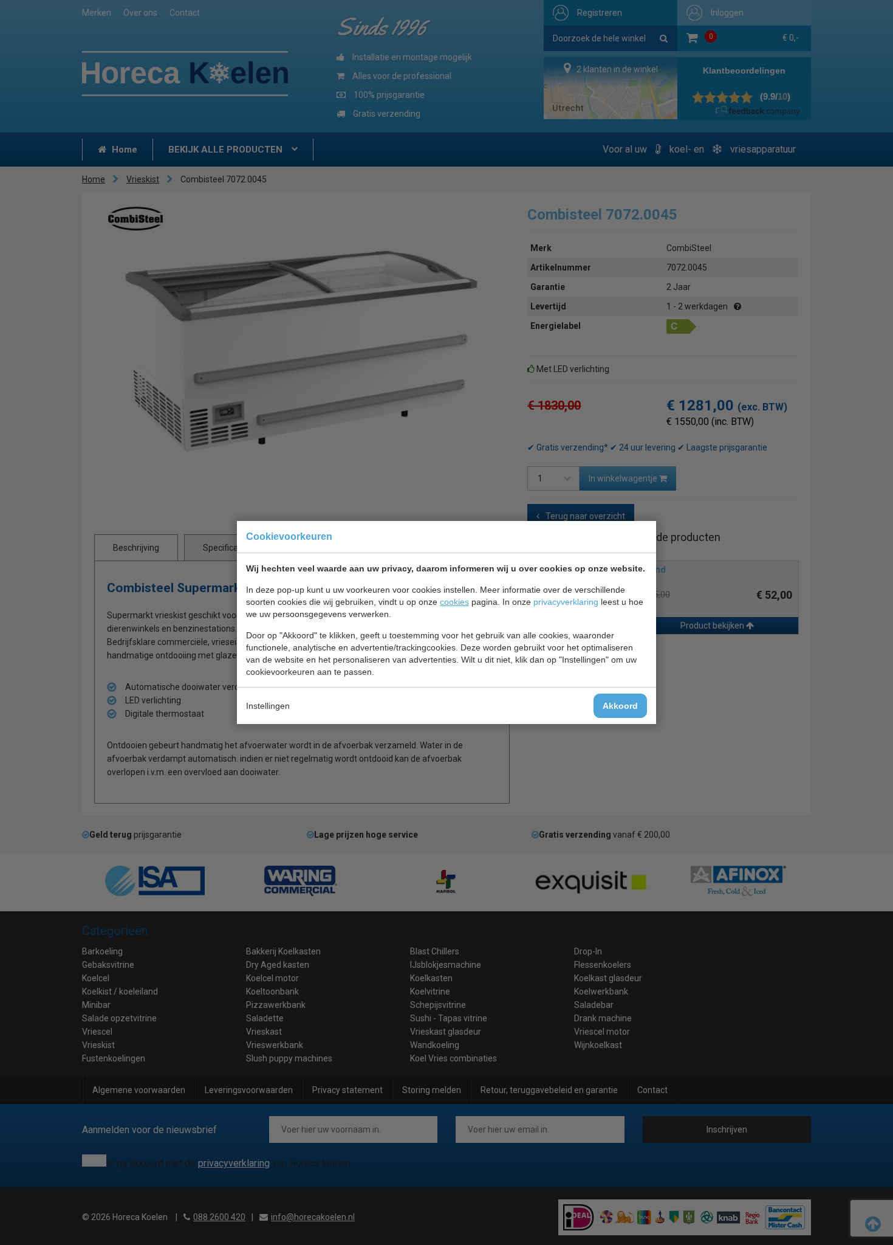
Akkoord (620, 706)
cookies (454, 602)
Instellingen (268, 706)
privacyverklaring (565, 602)
